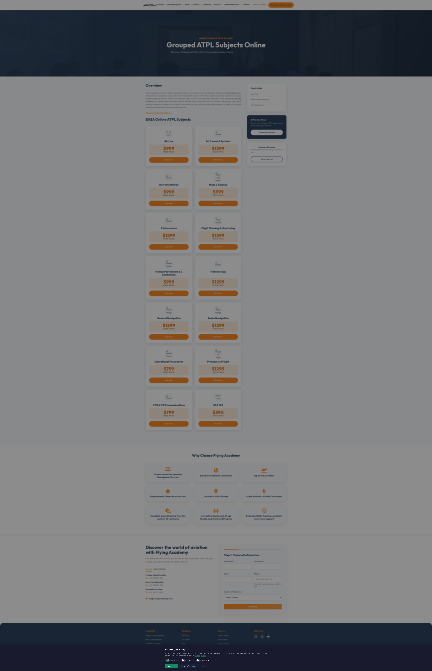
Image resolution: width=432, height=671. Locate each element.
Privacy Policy (200, 656)
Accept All (171, 666)
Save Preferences (188, 666)
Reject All (204, 666)
